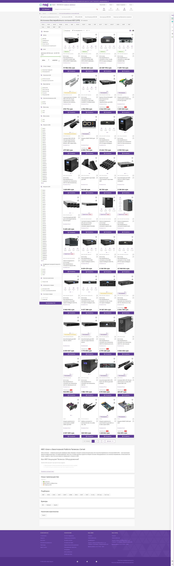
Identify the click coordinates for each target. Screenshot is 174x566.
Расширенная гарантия (70, 547)
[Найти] (97, 9)
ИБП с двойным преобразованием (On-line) (50, 17)
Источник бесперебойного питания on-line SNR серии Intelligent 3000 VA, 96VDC (88, 259)
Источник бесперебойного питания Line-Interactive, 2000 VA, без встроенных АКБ (124, 141)
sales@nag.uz (72, 4)
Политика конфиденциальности (126, 560)
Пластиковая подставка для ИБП (88, 178)
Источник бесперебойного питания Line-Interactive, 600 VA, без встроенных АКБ (70, 180)
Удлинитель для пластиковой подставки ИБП (106, 179)
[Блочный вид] (130, 30)
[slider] (41, 56)
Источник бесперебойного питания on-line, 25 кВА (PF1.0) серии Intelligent (124, 259)
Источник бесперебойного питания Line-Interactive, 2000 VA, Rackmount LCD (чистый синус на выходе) (106, 341)
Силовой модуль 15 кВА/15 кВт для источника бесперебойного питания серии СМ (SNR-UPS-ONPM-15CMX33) (88, 224)
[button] (87, 1)
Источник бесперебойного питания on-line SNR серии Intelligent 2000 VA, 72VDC (106, 259)
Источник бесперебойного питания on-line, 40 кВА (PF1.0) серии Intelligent (105, 58)
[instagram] (77, 561)
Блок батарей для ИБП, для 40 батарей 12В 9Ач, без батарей (69, 219)
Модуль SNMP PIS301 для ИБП (88, 139)
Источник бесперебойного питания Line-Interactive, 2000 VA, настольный (124, 341)
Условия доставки (68, 542)
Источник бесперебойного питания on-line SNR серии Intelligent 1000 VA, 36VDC (70, 300)
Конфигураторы (68, 554)
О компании (43, 535)
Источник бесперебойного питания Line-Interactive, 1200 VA (88, 382)
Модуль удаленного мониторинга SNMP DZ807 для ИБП (69, 423)
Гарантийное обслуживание (71, 545)
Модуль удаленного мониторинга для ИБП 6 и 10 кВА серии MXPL (106, 423)
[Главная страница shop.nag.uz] (43, 5)
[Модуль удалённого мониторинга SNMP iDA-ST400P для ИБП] (126, 82)
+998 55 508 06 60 (60, 4)
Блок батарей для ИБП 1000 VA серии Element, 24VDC (87, 340)
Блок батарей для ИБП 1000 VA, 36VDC (69, 339)
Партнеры (43, 545)
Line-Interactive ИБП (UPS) (67, 17)
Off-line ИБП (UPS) (78, 17)
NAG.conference (68, 552)
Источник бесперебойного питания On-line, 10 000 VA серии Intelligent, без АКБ (88, 300)
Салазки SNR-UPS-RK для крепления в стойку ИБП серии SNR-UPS (125, 381)
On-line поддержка (69, 535)
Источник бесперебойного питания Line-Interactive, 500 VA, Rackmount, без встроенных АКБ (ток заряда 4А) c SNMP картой (124, 300)
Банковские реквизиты (46, 542)
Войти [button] (124, 10)
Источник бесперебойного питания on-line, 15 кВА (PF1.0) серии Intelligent (105, 141)
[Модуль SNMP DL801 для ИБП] (126, 406)
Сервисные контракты (70, 538)
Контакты (42, 540)
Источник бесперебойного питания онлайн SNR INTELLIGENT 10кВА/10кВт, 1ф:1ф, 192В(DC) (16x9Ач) (70, 58)
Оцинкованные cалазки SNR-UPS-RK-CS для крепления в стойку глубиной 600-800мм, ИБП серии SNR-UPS (70, 100)
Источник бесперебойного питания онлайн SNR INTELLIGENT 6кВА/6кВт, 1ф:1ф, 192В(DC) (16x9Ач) (87, 58)
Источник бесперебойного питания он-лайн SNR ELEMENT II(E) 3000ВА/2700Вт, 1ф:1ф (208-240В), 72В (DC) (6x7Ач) (125, 58)
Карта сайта (43, 547)
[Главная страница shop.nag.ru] (39, 13)
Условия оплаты (68, 540)
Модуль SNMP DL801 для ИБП (124, 422)
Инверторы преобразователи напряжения (122, 17)
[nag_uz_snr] (87, 561)
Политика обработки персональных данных (123, 562)
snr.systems (67, 549)
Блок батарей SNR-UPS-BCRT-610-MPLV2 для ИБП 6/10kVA (106, 381)
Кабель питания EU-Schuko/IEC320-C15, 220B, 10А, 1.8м (88, 423)
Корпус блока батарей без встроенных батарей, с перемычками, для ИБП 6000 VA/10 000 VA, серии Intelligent (106, 100)
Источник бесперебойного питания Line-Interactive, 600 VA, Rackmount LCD (70, 382)
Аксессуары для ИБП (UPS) (105, 17)
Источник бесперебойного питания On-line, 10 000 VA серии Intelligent (105, 300)
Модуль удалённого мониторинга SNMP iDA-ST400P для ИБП (124, 99)
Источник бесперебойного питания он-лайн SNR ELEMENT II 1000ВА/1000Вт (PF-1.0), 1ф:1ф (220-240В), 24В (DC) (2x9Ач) (88, 100)
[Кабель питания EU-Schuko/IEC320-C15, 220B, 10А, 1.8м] (89, 406)
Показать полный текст (47, 471)
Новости (42, 538)
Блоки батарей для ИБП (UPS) (91, 17)
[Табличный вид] (133, 30)
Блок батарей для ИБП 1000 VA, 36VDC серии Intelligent (124, 179)
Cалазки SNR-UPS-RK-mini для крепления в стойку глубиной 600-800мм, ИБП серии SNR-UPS (69, 141)
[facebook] (96, 561)
